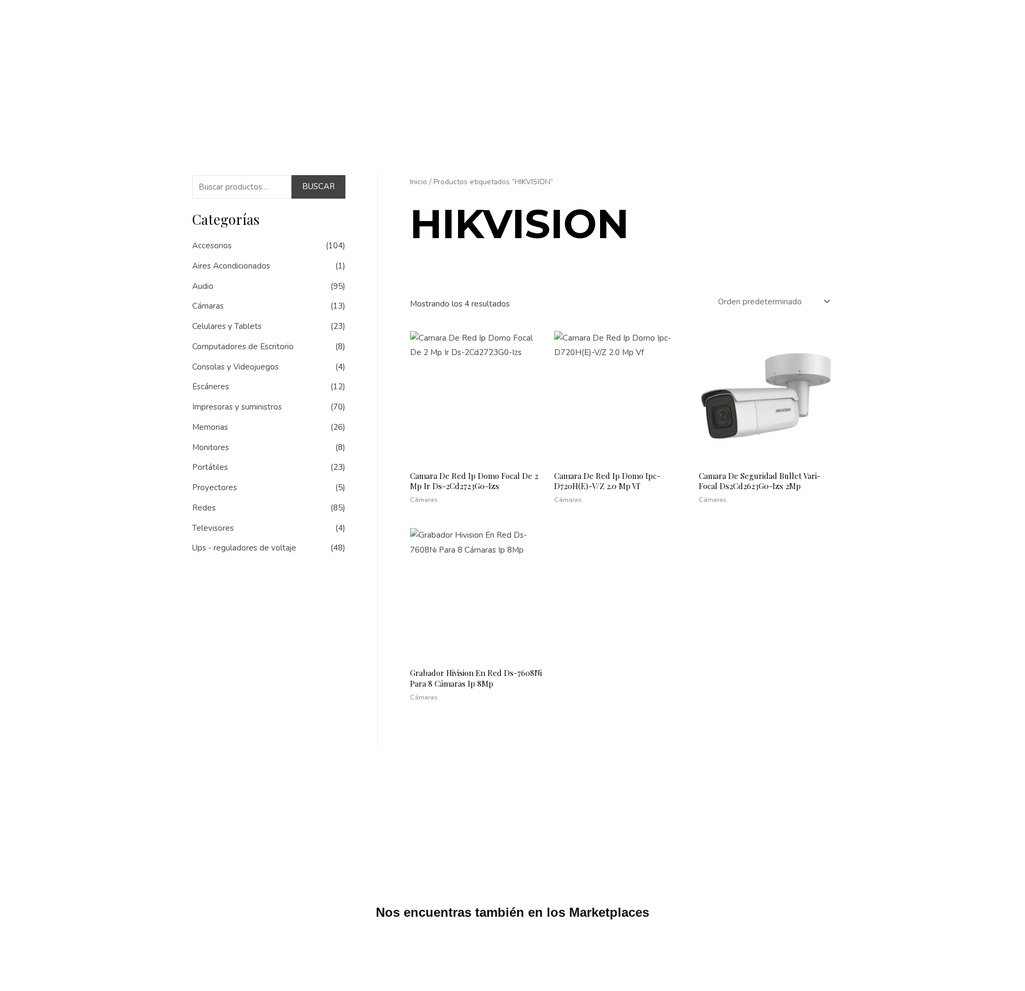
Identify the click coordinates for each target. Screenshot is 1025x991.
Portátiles (210, 467)
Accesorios (212, 245)
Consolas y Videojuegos (235, 366)
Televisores (213, 528)
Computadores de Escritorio (243, 346)
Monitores (210, 447)
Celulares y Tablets (227, 326)
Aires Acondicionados (231, 266)
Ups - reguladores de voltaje (244, 547)
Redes (204, 507)
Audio (203, 286)
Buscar (318, 186)
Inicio (418, 182)
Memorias (210, 427)
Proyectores (214, 487)
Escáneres (210, 386)
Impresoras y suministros (237, 407)
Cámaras (208, 306)
